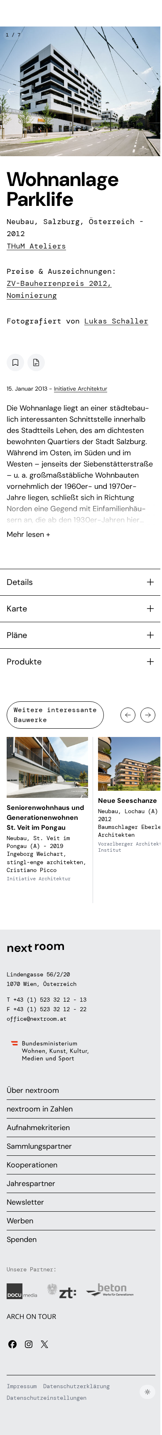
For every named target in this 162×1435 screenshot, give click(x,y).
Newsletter (25, 1202)
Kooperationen (32, 1165)
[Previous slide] (10, 91)
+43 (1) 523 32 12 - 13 (49, 999)
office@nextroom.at (36, 1018)
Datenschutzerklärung (76, 1386)
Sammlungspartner (39, 1146)
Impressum (22, 1386)
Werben (20, 1221)
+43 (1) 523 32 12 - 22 (49, 1009)
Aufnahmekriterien (38, 1128)
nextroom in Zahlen (40, 1109)
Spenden (22, 1239)
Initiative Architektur (80, 388)
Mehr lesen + (81, 512)
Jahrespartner (31, 1184)
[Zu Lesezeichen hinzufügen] (15, 362)
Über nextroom (33, 1090)
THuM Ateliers (36, 246)
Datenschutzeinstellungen (46, 1397)
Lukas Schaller (116, 321)
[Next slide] (151, 91)
